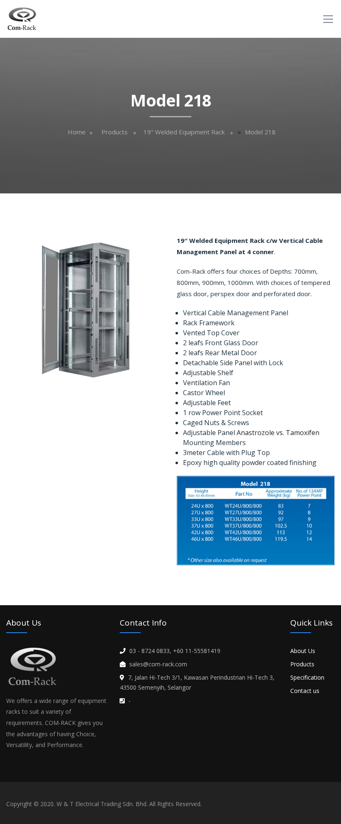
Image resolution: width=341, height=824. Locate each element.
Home (77, 132)
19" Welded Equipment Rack (184, 132)
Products (114, 132)
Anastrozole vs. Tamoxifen (278, 432)
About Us (302, 651)
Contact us (304, 691)
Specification (307, 677)
